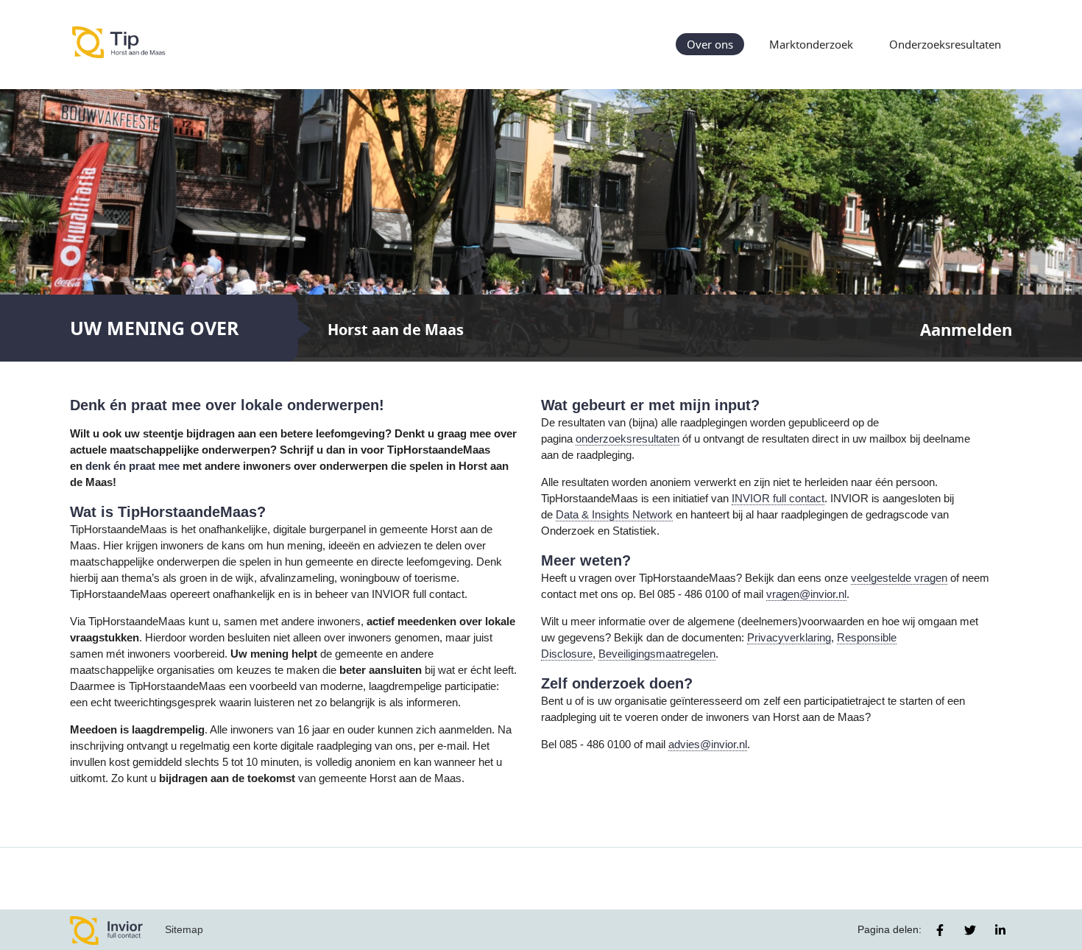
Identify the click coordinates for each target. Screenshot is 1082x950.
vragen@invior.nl (806, 594)
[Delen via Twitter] (970, 930)
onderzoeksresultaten (627, 439)
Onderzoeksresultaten (945, 44)
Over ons (710, 44)
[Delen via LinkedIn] (1000, 930)
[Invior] (107, 929)
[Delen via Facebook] (940, 930)
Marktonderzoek (811, 44)
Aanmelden (966, 329)
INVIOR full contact (778, 498)
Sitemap (184, 929)
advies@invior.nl (707, 744)
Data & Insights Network (614, 515)
